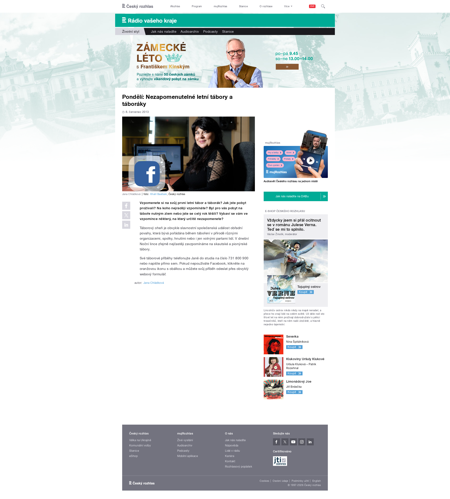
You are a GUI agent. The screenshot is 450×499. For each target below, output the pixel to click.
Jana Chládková (153, 282)
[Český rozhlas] (137, 6)
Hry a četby (273, 152)
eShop (133, 456)
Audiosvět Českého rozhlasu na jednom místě (291, 181)
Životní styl (130, 31)
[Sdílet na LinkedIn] (126, 225)
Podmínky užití (300, 480)
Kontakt (230, 461)
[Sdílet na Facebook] (126, 206)
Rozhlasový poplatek (238, 466)
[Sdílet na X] (126, 215)
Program (197, 6)
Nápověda (231, 445)
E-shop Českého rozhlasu (285, 211)
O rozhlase (266, 6)
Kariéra (229, 456)
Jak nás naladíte (163, 31)
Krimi (289, 152)
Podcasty (210, 31)
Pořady (287, 159)
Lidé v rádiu (232, 450)
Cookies (264, 480)
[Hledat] (323, 6)
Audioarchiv (190, 31)
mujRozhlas (220, 6)
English (316, 480)
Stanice (243, 6)
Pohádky (272, 159)
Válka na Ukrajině (140, 440)
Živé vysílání (273, 165)
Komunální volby (140, 445)
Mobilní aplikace (187, 456)
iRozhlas (175, 6)
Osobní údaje (280, 480)
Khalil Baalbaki (158, 194)
